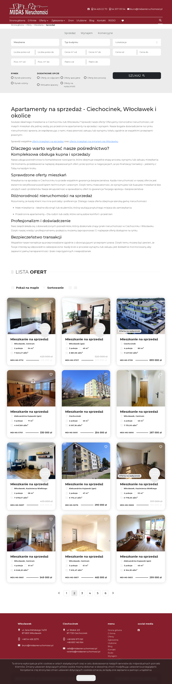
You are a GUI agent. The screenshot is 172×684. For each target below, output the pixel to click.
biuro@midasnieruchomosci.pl (37, 645)
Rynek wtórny (21, 83)
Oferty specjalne (72, 78)
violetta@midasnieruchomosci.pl (83, 651)
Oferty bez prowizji (96, 78)
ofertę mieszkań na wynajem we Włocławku (93, 141)
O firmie (32, 20)
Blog (91, 20)
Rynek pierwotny (22, 78)
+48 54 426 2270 (30, 639)
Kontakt (101, 20)
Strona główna (17, 20)
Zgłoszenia (113, 640)
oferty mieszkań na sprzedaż (48, 141)
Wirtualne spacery (49, 85)
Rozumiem (86, 678)
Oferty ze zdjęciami (50, 78)
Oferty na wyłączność (69, 85)
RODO (112, 20)
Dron (71, 20)
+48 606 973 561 (75, 639)
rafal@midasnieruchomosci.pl (82, 648)
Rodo (110, 653)
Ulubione (81, 20)
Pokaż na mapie (27, 287)
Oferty (42, 20)
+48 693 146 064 (75, 642)
